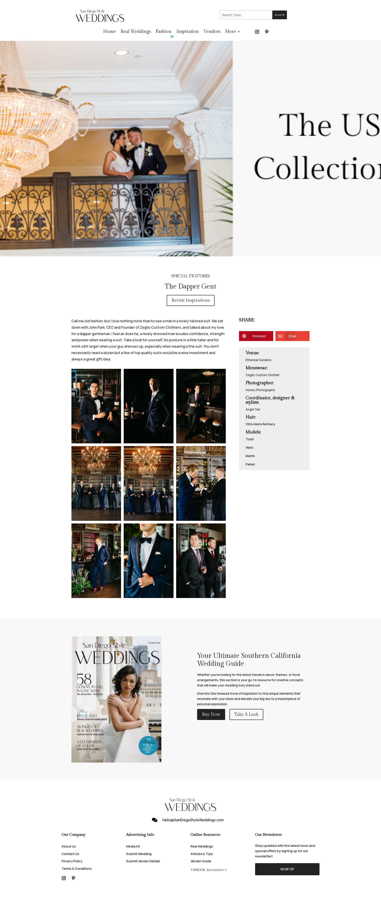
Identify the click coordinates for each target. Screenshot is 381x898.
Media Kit (133, 846)
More (230, 32)
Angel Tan (253, 409)
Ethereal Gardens (258, 360)
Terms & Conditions (77, 868)
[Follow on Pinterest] (267, 32)
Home (109, 32)
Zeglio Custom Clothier (263, 375)
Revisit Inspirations (191, 300)
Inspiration (187, 32)
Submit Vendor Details (143, 861)
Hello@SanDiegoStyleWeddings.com (193, 819)
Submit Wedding (138, 853)
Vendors (212, 32)
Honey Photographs (260, 390)
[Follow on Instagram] (257, 32)
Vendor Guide (200, 861)
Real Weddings (136, 32)
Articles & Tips (201, 853)
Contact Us (70, 853)
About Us (69, 846)
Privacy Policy (72, 861)
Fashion (164, 32)
